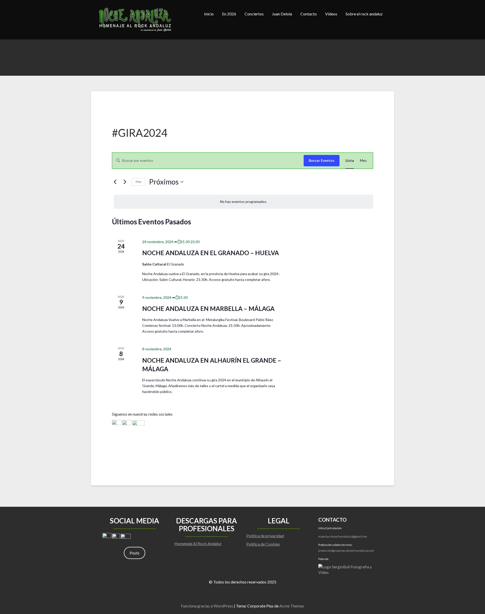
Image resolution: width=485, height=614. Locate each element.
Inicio (209, 13)
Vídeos (331, 13)
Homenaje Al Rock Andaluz (198, 543)
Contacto (308, 13)
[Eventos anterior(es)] (115, 182)
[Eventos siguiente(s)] (125, 182)
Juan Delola (282, 13)
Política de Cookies (263, 544)
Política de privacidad (265, 535)
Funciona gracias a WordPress (207, 605)
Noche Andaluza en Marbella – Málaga (208, 308)
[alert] (243, 202)
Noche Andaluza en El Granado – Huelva (210, 252)
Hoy (138, 181)
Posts (134, 552)
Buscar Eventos (321, 160)
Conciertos (254, 13)
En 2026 (229, 13)
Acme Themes (291, 605)
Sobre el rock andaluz (364, 13)
